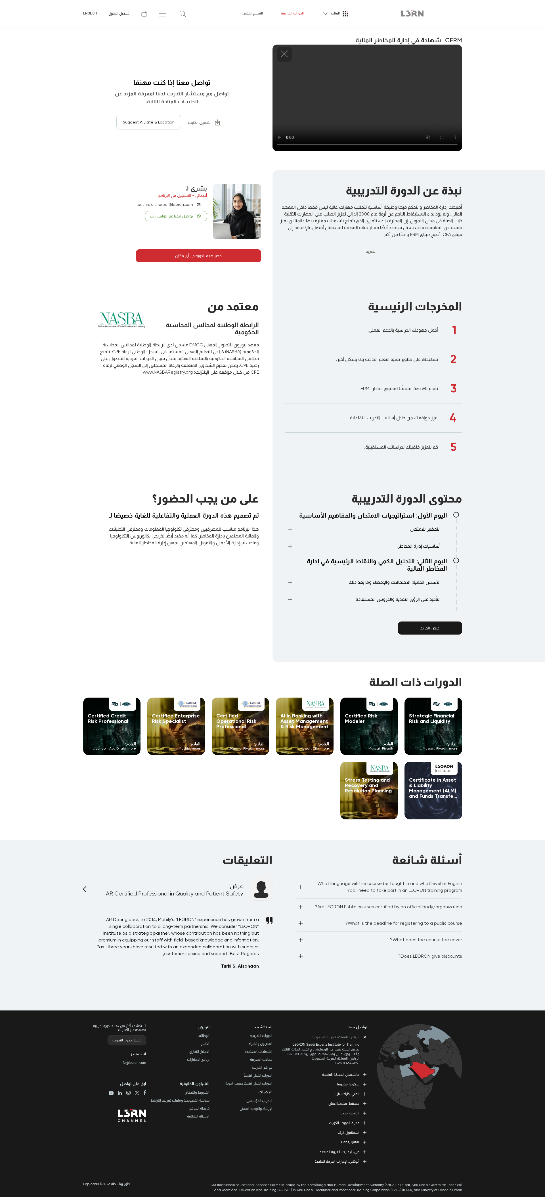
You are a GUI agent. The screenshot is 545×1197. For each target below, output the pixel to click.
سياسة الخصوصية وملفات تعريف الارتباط (179, 1100)
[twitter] (135, 1093)
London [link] (102, 748)
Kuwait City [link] (310, 748)
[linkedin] (118, 1093)
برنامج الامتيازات (198, 1060)
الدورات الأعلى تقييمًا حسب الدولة (248, 1083)
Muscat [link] (429, 748)
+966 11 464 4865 (347, 1063)
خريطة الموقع (199, 1108)
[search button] (182, 13)
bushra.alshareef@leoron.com (165, 204)
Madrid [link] (236, 748)
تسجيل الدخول (118, 13)
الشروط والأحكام (197, 1093)
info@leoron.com (133, 1063)
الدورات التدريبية (292, 13)
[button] (364, 530)
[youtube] (111, 1093)
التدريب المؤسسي (259, 1101)
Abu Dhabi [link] (117, 748)
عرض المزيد (430, 628)
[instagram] (126, 1093)
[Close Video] (284, 54)
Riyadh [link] (441, 748)
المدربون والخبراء (260, 1044)
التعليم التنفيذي (252, 13)
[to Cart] (144, 13)
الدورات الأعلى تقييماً (258, 1075)
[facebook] (142, 1093)
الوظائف (203, 1036)
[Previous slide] (85, 886)
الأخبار (205, 1044)
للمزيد (371, 251)
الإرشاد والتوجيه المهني (256, 1109)
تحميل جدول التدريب (126, 1040)
